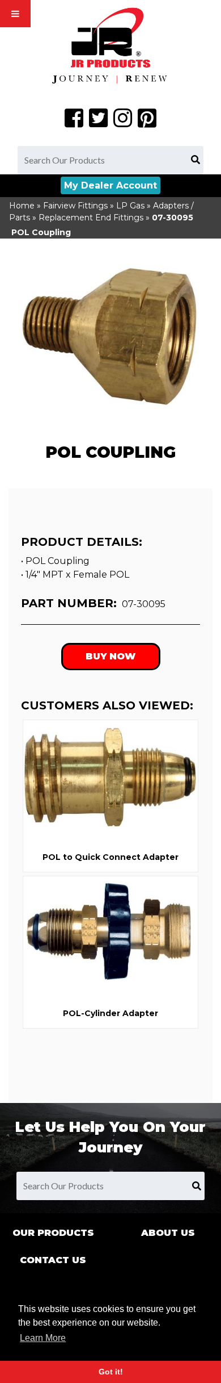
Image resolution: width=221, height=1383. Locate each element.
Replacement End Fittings (91, 217)
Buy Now (110, 656)
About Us (168, 1232)
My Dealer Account (110, 185)
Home (22, 205)
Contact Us (53, 1260)
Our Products (53, 1232)
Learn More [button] (43, 1338)
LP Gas (130, 205)
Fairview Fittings (75, 205)
